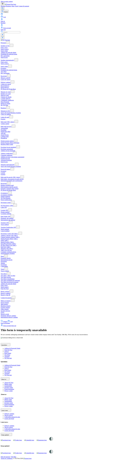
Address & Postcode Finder (12, 348)
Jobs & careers (8, 415)
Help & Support (5, 457)
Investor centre (8, 387)
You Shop (7, 355)
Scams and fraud (9, 418)
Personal (3, 6)
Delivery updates (9, 413)
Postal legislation (9, 389)
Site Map (13, 457)
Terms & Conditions (6, 458)
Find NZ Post (8, 350)
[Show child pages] (8, 42)
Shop (13, 6)
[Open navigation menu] (2, 3)
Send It (6, 351)
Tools (16, 6)
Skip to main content (7, 1)
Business (8, 6)
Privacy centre (8, 391)
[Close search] (2, 34)
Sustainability (8, 386)
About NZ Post (8, 382)
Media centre (8, 384)
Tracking (7, 356)
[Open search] (2, 8)
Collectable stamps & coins (12, 417)
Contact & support (23, 6)
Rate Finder (7, 353)
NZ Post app (8, 358)
